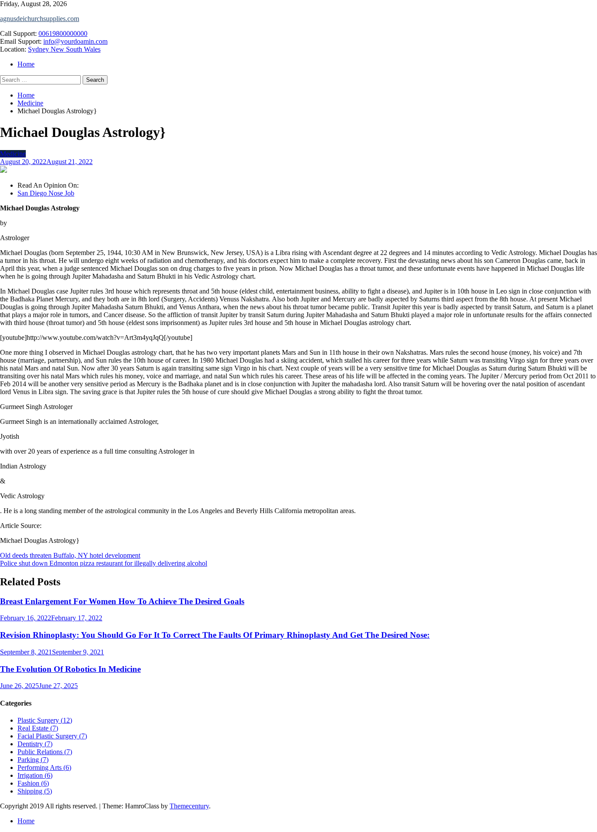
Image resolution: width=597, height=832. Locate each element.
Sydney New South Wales (64, 49)
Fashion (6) (33, 783)
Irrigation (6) (34, 775)
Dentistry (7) (34, 744)
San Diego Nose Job (45, 193)
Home (26, 64)
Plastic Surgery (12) (44, 720)
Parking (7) (33, 759)
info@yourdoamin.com (75, 41)
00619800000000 (62, 33)
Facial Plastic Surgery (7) (52, 736)
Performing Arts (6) (44, 767)
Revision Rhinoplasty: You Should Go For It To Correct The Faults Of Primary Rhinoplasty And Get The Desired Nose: (215, 635)
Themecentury (189, 806)
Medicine (13, 153)
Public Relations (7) (44, 751)
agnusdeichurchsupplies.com (39, 18)
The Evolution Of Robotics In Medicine (70, 669)
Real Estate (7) (37, 728)
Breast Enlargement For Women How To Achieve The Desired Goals (122, 601)
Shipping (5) (34, 791)
